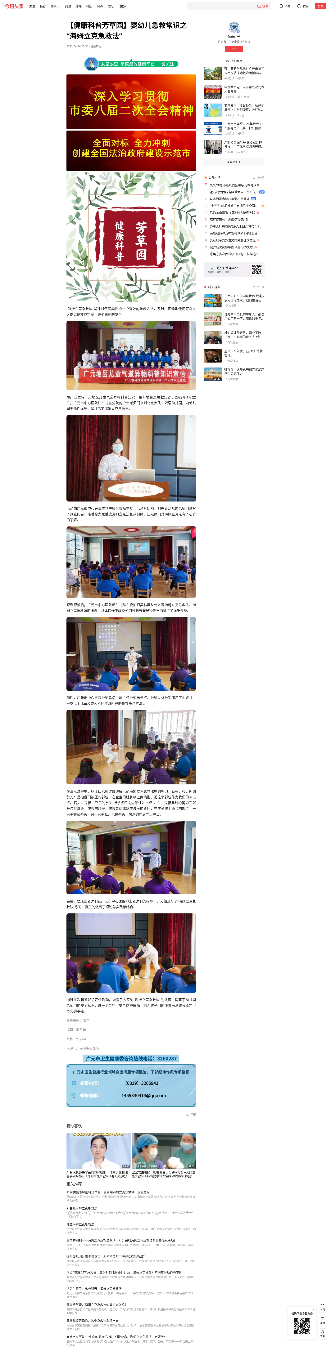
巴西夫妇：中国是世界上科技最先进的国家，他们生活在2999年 (244, 298)
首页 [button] (322, 1309)
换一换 (260, 177)
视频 (68, 6)
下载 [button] (322, 1333)
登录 (321, 6)
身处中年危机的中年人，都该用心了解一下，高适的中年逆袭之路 (244, 316)
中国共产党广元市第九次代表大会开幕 (244, 89)
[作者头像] (234, 27)
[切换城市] (59, 6)
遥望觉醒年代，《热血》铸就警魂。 (243, 353)
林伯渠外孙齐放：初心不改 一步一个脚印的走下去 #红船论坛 (244, 335)
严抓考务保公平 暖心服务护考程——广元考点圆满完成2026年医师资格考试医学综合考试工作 (243, 144)
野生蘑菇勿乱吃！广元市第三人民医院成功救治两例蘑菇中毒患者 (244, 71)
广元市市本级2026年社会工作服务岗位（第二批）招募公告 (244, 126)
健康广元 (96, 46)
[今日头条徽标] (14, 6)
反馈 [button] (322, 1323)
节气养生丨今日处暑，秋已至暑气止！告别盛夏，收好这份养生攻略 (244, 107)
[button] (32, 6)
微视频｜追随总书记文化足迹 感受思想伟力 (244, 371)
